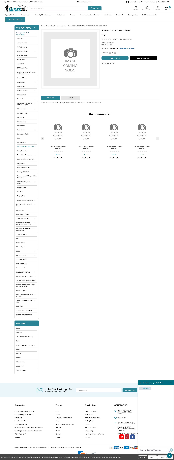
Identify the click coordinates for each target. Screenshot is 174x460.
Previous (42, 138)
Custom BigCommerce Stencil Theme (62, 447)
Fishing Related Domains (24, 315)
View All (17, 437)
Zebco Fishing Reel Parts (25, 200)
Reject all (152, 457)
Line (17, 238)
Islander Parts (21, 109)
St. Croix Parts (21, 187)
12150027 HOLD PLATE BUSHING (142, 147)
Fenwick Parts (21, 95)
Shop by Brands (14, 19)
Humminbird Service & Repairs (89, 15)
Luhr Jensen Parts (23, 134)
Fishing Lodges (89, 431)
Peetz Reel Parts (22, 151)
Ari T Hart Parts (22, 43)
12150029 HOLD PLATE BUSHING (97, 26)
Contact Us (119, 15)
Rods (18, 251)
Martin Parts (21, 126)
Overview (50, 97)
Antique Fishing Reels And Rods (26, 280)
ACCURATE (19, 366)
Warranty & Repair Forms (43, 15)
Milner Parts (21, 86)
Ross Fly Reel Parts (23, 167)
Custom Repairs (21, 290)
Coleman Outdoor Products (24, 276)
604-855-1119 (165, 2)
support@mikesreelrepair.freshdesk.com (142, 2)
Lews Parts (20, 130)
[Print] (108, 63)
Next (157, 138)
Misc (18, 138)
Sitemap (87, 437)
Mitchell (18, 358)
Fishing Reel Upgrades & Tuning (24, 205)
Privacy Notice (132, 15)
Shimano (19, 332)
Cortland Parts (21, 78)
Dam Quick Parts (22, 90)
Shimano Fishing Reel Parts (24, 182)
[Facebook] (102, 63)
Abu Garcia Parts (22, 51)
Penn (17, 341)
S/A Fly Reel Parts (23, 172)
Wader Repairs (20, 247)
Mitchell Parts (21, 142)
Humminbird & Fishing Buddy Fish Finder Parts (23, 223)
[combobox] (65, 8)
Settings (142, 457)
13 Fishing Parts (22, 47)
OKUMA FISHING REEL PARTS (26, 146)
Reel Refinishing (21, 264)
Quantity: (105, 52)
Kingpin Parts (21, 117)
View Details (58, 158)
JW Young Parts (22, 113)
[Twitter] (110, 63)
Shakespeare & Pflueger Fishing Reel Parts (27, 176)
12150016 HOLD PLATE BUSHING (58, 147)
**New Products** (22, 234)
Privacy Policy (116, 457)
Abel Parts (20, 38)
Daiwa (18, 328)
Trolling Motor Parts (22, 218)
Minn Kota (19, 349)
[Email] (105, 63)
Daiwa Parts (21, 82)
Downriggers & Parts (22, 214)
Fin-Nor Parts (21, 99)
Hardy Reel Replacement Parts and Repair (25, 104)
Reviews (70, 98)
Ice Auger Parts (21, 255)
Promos (72, 15)
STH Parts (20, 192)
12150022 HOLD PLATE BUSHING (114, 147)
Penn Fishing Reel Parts (24, 155)
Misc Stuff (19, 306)
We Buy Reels (61, 15)
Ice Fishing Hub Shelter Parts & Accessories (26, 229)
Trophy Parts (21, 196)
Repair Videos (20, 243)
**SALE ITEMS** (21, 259)
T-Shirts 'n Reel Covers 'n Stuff (24, 301)
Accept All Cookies (165, 457)
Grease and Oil (20, 268)
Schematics (25, 15)
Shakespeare (20, 362)
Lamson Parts (21, 121)
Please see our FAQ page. (127, 48)
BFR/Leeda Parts (22, 68)
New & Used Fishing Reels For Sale (24, 295)
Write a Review (127, 39)
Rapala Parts (21, 163)
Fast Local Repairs (90, 427)
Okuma (18, 353)
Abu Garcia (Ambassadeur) (24, 337)
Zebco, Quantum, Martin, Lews (25, 345)
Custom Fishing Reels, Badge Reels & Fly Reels (25, 285)
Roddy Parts (21, 59)
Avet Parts (20, 64)
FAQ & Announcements (149, 15)
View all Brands (21, 370)
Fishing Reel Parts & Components (22, 33)
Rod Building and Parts (23, 272)
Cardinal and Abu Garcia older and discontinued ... (26, 73)
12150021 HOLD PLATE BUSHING (86, 147)
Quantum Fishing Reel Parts (25, 159)
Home (42, 26)
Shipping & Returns (10, 15)
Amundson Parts (22, 55)
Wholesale (108, 15)
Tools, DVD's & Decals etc (24, 310)
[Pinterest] (113, 63)
